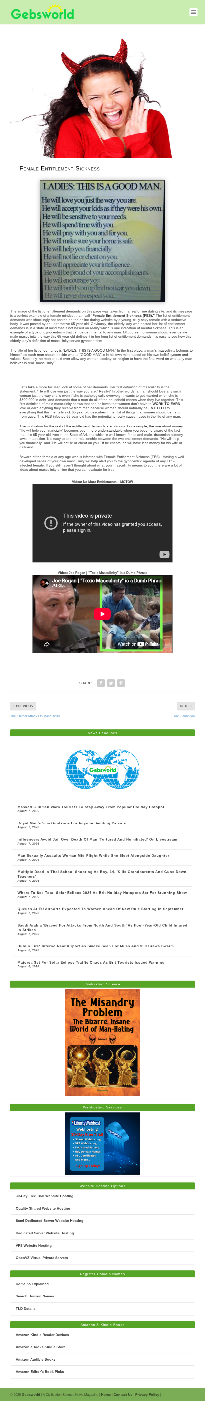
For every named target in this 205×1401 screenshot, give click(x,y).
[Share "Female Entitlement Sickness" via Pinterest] (121, 683)
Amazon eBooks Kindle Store (41, 1347)
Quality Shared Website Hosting (43, 1208)
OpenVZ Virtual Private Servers (42, 1258)
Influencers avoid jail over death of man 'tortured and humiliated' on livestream (97, 839)
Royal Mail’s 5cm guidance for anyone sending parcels (72, 823)
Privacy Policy (147, 1395)
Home (106, 1395)
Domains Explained (32, 1284)
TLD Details (26, 1309)
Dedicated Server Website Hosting (45, 1233)
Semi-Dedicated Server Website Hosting (50, 1221)
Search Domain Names (35, 1296)
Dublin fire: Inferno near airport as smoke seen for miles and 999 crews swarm (96, 946)
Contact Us (123, 1395)
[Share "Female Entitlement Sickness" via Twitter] (111, 683)
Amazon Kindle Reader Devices (42, 1335)
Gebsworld (31, 1395)
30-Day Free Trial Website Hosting (45, 1196)
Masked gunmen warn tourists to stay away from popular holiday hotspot (91, 807)
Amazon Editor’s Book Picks (40, 1372)
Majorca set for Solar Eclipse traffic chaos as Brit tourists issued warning (91, 962)
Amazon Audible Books (36, 1359)
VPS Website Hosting (34, 1245)
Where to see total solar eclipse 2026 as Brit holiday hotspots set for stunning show (102, 893)
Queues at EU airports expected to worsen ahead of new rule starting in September (101, 909)
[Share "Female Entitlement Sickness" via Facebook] (101, 683)
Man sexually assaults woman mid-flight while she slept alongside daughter (93, 855)
